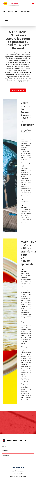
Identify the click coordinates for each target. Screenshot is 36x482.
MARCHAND (20, 471)
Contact (4, 460)
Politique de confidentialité (18, 476)
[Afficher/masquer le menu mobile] (33, 3)
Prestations (5, 451)
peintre (26, 72)
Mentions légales (18, 474)
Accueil (4, 446)
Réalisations (5, 455)
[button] (18, 440)
